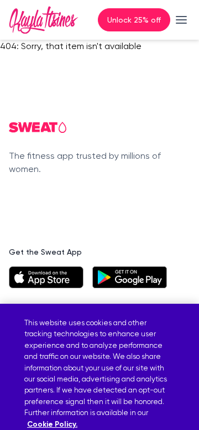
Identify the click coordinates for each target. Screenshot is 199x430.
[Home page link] (43, 20)
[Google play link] (129, 277)
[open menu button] (181, 20)
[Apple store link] (46, 277)
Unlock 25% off (134, 19)
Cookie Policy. (52, 424)
